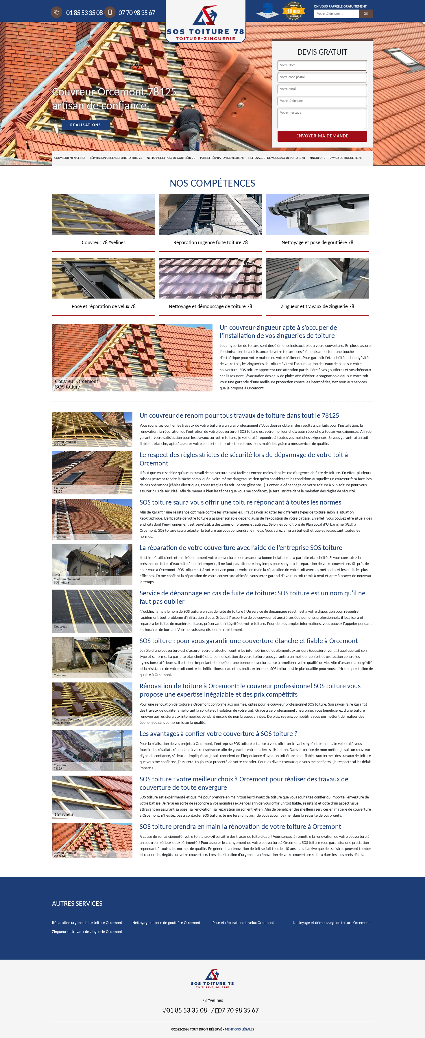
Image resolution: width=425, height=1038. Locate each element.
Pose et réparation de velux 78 (222, 158)
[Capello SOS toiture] (212, 978)
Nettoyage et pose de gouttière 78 (171, 158)
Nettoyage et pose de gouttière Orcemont (166, 923)
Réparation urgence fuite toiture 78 (116, 158)
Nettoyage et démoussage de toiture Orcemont (331, 923)
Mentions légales (239, 1029)
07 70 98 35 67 (137, 13)
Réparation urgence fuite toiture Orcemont (87, 923)
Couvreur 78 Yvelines (69, 158)
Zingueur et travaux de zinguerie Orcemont (87, 932)
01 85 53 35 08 (84, 13)
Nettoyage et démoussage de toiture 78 (276, 158)
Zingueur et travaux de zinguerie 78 (336, 158)
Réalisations (85, 125)
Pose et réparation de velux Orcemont (243, 923)
